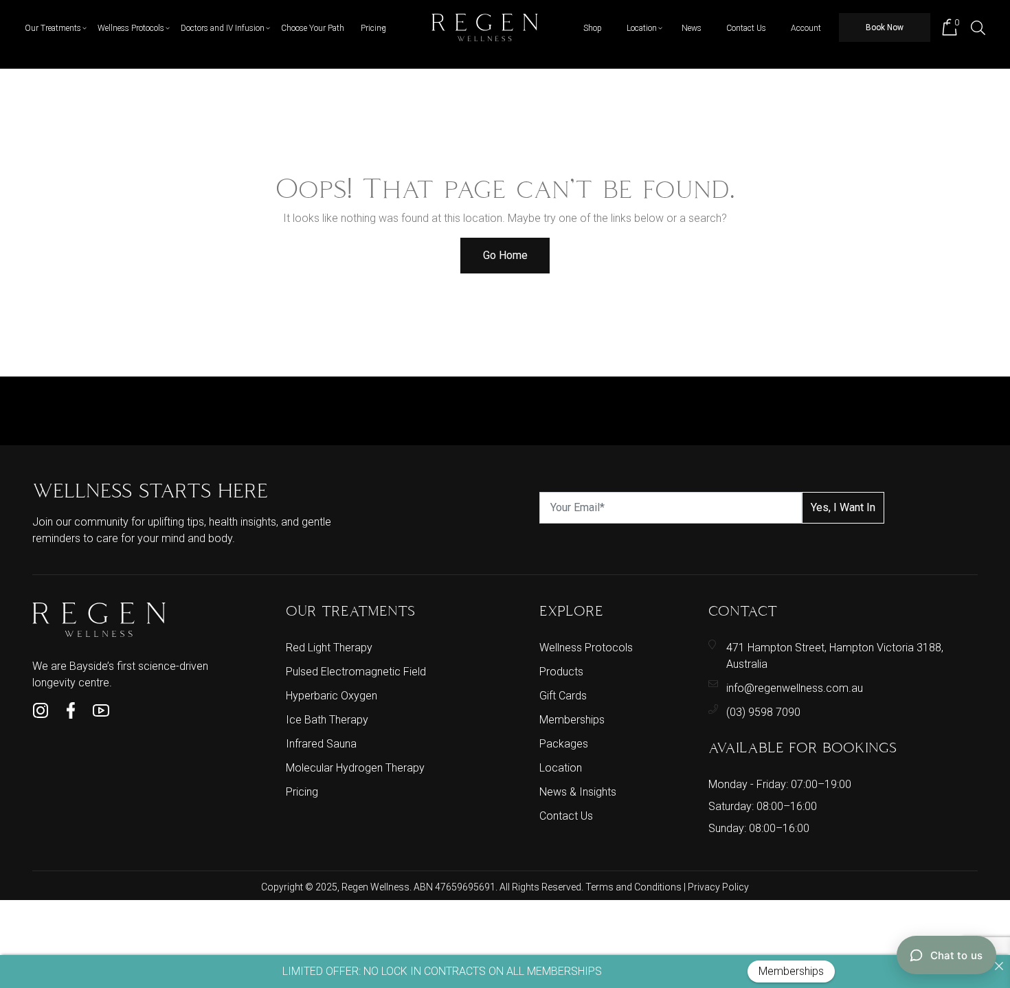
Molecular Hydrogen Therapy (355, 767)
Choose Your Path (312, 28)
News (692, 28)
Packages (563, 743)
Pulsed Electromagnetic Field (356, 671)
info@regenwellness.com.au (794, 688)
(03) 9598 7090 (763, 712)
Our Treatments (53, 28)
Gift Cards (563, 695)
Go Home (505, 255)
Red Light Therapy (329, 647)
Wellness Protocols (131, 28)
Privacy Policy (718, 887)
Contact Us (746, 28)
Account (806, 28)
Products (561, 671)
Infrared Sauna (321, 743)
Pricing (373, 28)
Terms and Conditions (634, 887)
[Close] (999, 966)
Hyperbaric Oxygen (331, 695)
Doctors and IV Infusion (223, 28)
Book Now (885, 27)
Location (642, 28)
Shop (592, 28)
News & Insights (577, 791)
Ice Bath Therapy (327, 719)
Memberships (572, 719)
